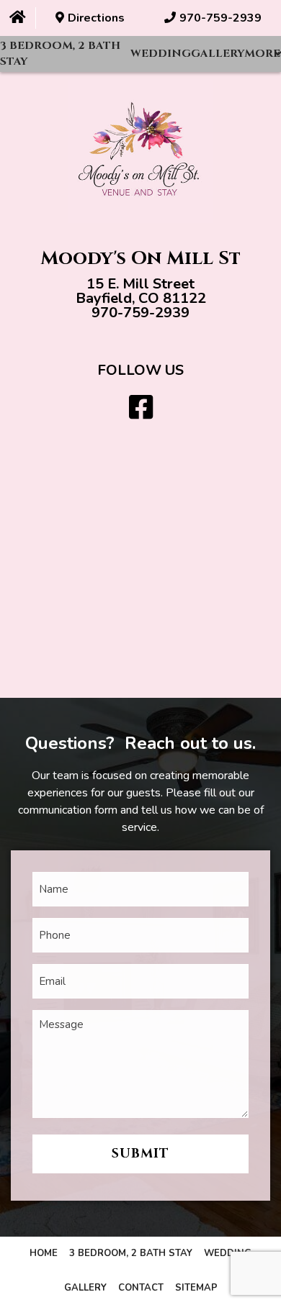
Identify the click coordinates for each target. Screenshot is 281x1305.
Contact (141, 1287)
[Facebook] (141, 408)
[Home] (17, 17)
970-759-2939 (140, 312)
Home (44, 1253)
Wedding (160, 53)
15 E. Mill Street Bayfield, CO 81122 (141, 291)
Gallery (217, 53)
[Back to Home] (140, 151)
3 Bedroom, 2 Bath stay (60, 54)
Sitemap (196, 1287)
